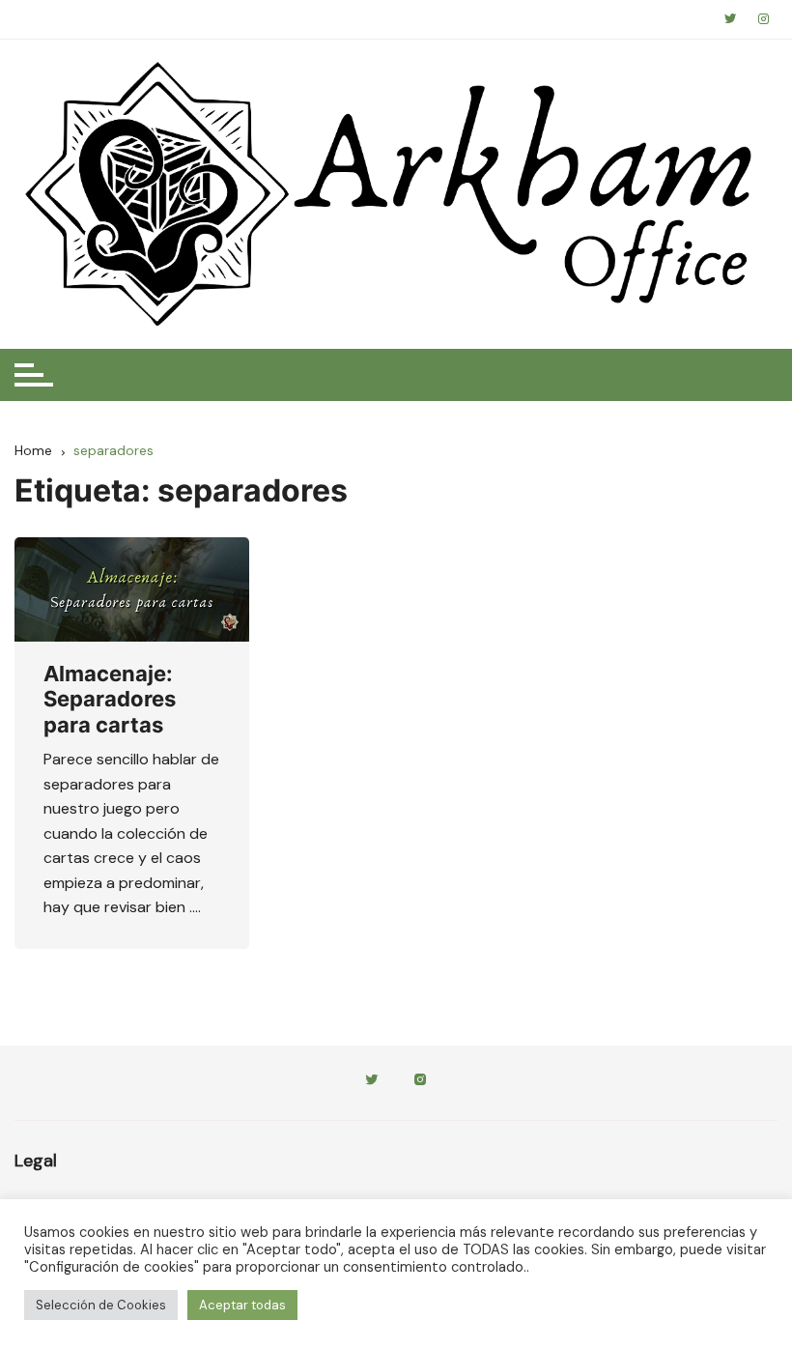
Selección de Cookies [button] (101, 1305)
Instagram (420, 1083)
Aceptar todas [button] (242, 1305)
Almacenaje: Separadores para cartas (109, 699)
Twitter (372, 1083)
